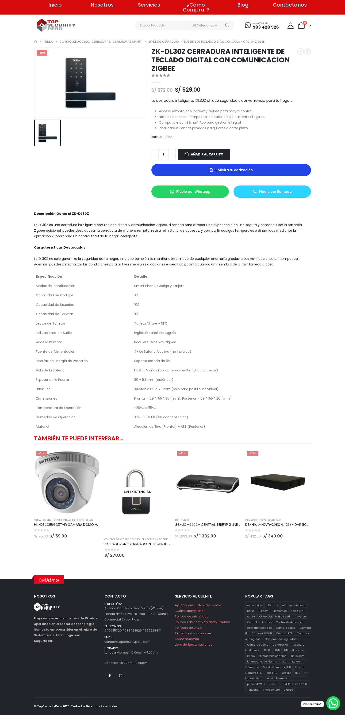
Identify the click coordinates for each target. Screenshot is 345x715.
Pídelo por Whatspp (193, 191)
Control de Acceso (259, 622)
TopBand (253, 690)
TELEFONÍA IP (182, 520)
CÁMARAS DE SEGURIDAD (78, 520)
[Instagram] (120, 675)
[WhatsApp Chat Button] (333, 703)
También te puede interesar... (78, 438)
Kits (283, 661)
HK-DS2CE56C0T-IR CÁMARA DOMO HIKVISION (72, 524)
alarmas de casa (294, 605)
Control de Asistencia (290, 622)
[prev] (300, 51)
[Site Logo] (56, 25)
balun (251, 611)
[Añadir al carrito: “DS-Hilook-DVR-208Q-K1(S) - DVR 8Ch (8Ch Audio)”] (303, 457)
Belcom (263, 611)
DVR (278, 520)
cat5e (251, 616)
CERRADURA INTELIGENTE (275, 616)
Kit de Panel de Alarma (262, 661)
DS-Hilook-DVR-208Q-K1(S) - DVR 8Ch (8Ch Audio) (288, 524)
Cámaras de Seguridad (281, 639)
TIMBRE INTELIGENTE (294, 684)
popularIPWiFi (256, 684)
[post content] (67, 482)
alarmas (272, 605)
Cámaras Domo (257, 645)
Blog (243, 4)
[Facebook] (109, 675)
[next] (307, 51)
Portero (273, 684)
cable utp (297, 611)
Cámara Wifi (280, 645)
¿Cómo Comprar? (196, 7)
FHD (277, 650)
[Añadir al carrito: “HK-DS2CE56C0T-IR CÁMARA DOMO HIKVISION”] (92, 457)
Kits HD (286, 673)
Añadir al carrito (207, 154)
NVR (297, 673)
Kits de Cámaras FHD (276, 667)
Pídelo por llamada (275, 191)
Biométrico (280, 611)
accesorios (254, 605)
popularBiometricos (278, 678)
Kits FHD (272, 673)
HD (286, 650)
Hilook (251, 656)
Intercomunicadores (272, 656)
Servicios (149, 4)
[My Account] (290, 26)
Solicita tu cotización (234, 170)
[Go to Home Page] (35, 42)
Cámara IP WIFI (262, 633)
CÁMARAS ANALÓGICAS (48, 520)
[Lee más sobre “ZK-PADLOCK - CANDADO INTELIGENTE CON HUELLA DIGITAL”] (162, 457)
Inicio (55, 4)
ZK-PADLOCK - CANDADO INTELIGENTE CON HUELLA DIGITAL (152, 543)
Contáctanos (290, 4)
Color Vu (300, 616)
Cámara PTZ (284, 633)
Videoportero (271, 690)
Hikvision (298, 650)
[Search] (227, 25)
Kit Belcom (297, 656)
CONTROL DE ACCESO (116, 539)
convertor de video (259, 628)
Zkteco (288, 690)
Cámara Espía (285, 628)
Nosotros (102, 4)
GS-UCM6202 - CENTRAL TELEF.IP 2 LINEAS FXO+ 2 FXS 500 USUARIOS (230, 524)
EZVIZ (267, 650)
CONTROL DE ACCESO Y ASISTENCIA (150, 539)
